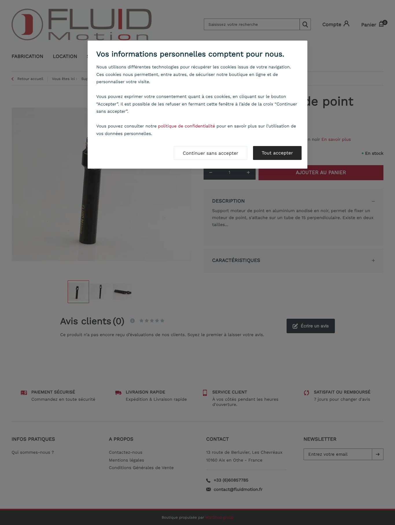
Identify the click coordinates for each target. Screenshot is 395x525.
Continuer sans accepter (210, 153)
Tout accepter (277, 153)
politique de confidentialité (186, 126)
